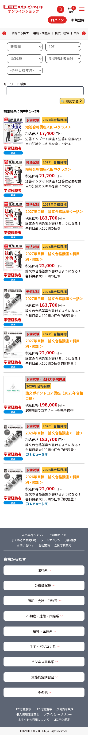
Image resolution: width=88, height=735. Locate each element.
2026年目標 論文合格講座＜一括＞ (54, 432)
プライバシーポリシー (58, 714)
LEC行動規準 (44, 709)
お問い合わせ (25, 545)
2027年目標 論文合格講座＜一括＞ (54, 211)
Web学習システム (33, 535)
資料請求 (71, 540)
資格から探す (20, 33)
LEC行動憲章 (23, 709)
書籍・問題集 (41, 33)
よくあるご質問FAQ (23, 540)
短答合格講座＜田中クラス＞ (48, 126)
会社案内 (44, 545)
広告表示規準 (65, 709)
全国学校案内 (62, 545)
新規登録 (77, 20)
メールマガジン (51, 540)
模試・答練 (62, 33)
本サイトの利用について (33, 719)
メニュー (81, 9)
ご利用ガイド (57, 535)
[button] (84, 33)
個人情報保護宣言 (27, 714)
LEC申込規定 (62, 719)
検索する (60, 9)
